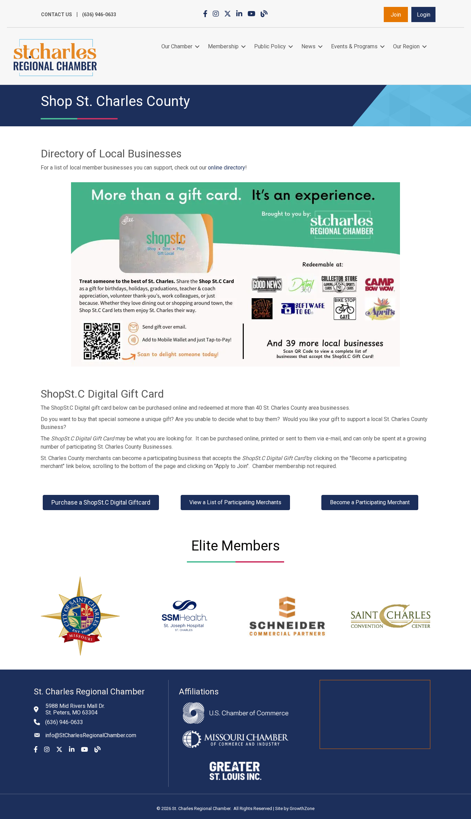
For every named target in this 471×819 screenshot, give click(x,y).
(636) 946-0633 (99, 14)
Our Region (406, 46)
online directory (226, 167)
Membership (223, 46)
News (308, 46)
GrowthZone (302, 808)
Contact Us (56, 14)
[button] (396, 14)
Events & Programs (354, 46)
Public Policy (270, 46)
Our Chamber (176, 46)
